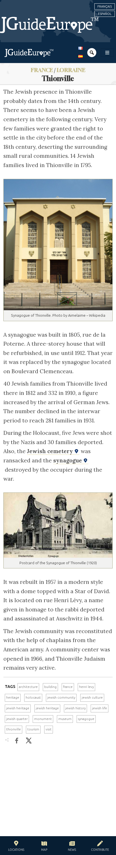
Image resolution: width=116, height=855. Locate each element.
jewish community (61, 697)
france (68, 687)
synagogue (68, 460)
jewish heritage (17, 708)
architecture (28, 687)
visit (49, 729)
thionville (13, 729)
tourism (33, 729)
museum (65, 719)
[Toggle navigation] (107, 52)
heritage (12, 697)
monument (43, 719)
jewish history (75, 708)
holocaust (33, 697)
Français (104, 6)
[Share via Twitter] (29, 740)
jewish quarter (17, 719)
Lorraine (71, 70)
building (50, 687)
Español (104, 14)
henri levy (86, 687)
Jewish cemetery (50, 451)
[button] (16, 847)
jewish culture (92, 697)
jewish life (99, 708)
